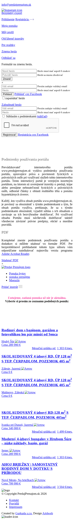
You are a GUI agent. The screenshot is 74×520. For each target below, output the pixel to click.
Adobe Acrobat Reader (15, 253)
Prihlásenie (8, 19)
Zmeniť (7, 79)
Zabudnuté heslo (11, 104)
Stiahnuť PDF (10, 260)
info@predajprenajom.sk (16, 4)
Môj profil (8, 32)
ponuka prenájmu (19, 276)
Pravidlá (14, 503)
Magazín (14, 280)
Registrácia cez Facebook (33, 134)
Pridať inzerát (10, 286)
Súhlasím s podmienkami (26, 116)
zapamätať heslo (15, 98)
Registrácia (22, 19)
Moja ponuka (9, 25)
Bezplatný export (12, 13)
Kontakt (14, 500)
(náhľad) (42, 116)
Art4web (47, 513)
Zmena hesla (9, 51)
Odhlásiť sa (8, 57)
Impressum (15, 506)
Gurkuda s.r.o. (23, 513)
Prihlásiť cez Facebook (28, 94)
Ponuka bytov (17, 273)
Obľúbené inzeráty (13, 38)
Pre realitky (8, 45)
